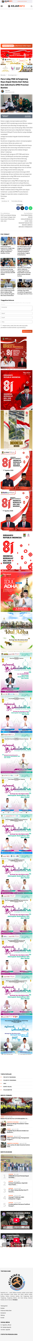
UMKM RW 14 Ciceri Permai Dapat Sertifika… (19, 1176)
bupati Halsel (7, 1086)
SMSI (4, 1083)
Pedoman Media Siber (6, 1310)
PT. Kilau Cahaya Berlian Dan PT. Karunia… (18, 1191)
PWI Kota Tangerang (9, 1077)
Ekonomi (11, 1174)
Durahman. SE (5, 201)
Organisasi (10, 1136)
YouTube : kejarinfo (5, 1329)
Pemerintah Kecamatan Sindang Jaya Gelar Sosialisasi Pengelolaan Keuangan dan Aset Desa (24, 291)
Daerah (9, 1129)
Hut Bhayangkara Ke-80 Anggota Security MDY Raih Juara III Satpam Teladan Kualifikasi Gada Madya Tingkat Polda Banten (24, 251)
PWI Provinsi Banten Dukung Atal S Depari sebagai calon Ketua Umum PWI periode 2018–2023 (8, 217)
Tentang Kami (4, 1306)
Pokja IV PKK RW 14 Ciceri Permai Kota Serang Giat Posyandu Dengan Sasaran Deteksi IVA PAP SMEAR (8, 271)
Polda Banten (7, 1090)
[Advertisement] (16, 26)
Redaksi (15, 1300)
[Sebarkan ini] (18, 208)
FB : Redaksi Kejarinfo (6, 1327)
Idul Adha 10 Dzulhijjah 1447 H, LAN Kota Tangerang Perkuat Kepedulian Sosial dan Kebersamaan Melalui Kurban (24, 272)
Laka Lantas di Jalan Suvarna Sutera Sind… (18, 1145)
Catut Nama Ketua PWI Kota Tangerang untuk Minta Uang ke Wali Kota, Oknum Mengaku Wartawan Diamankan (7, 292)
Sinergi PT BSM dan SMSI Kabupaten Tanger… (16, 1198)
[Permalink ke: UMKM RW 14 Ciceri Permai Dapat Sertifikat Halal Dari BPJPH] (16, 1163)
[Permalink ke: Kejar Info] (2, 91)
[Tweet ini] (22, 208)
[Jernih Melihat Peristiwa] (16, 6)
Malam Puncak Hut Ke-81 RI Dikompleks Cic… (15, 1118)
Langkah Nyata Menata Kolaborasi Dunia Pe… (18, 1131)
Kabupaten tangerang (13, 1122)
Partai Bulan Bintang (16, 201)
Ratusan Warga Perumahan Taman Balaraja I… (18, 1124)
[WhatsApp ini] (30, 208)
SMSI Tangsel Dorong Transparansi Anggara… (18, 1138)
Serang (2, 1117)
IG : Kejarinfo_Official (6, 1325)
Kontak (2, 1317)
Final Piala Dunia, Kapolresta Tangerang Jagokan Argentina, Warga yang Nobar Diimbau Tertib (7, 250)
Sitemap (3, 1315)
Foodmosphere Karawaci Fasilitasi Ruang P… (19, 1205)
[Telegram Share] (26, 208)
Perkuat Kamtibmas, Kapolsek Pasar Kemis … (18, 1183)
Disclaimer (3, 1313)
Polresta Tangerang (9, 1080)
